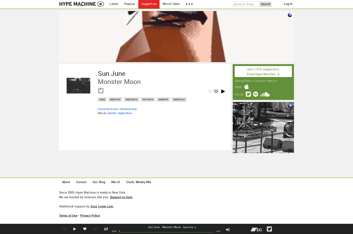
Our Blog (99, 182)
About (66, 182)
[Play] (223, 91)
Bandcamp (130, 109)
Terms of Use (68, 215)
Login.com (105, 206)
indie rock (131, 99)
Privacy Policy (90, 215)
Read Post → (189, 227)
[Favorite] (216, 91)
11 (210, 91)
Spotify (112, 113)
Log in (288, 4)
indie (102, 99)
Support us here (121, 197)
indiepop (163, 99)
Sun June (154, 227)
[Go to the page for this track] (78, 85)
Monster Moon (171, 227)
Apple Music (125, 113)
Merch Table (171, 4)
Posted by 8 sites (108, 109)
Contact (259, 81)
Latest (113, 4)
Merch (272, 81)
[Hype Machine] (82, 4)
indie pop (115, 99)
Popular (129, 4)
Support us (148, 4)
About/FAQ (242, 81)
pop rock (147, 99)
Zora (93, 206)
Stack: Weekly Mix (138, 182)
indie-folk (179, 99)
